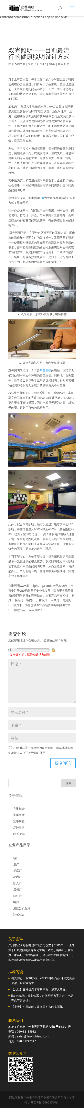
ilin (42, 198)
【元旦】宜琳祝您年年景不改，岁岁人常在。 (39, 989)
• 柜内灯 (16, 877)
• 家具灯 (16, 883)
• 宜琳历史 (18, 821)
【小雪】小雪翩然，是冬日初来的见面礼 (37, 1007)
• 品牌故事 (18, 827)
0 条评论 (63, 64)
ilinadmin (18, 64)
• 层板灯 (16, 889)
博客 (52, 64)
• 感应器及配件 (20, 908)
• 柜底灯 (16, 870)
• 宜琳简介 (18, 808)
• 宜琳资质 (18, 815)
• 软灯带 (16, 896)
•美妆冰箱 (17, 915)
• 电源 (15, 902)
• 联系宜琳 (18, 834)
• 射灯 (15, 864)
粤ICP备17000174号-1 (45, 1102)
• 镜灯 (15, 858)
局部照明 (45, 370)
